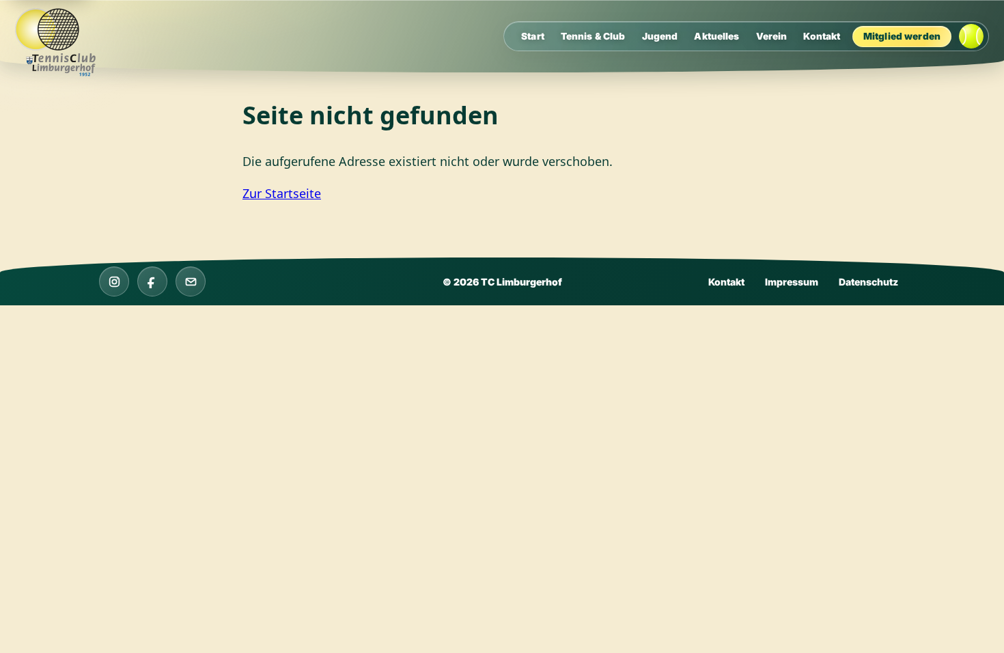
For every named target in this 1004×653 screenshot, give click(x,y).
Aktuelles (716, 36)
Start (532, 36)
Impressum (791, 282)
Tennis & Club (593, 36)
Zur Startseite (281, 193)
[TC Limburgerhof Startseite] (62, 42)
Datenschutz (868, 282)
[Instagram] (114, 281)
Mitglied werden (901, 36)
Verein (771, 36)
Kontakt (821, 36)
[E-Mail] (191, 281)
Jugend (660, 36)
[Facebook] (152, 281)
